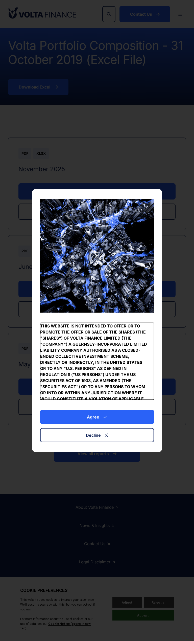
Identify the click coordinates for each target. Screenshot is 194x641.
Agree (93, 416)
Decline (93, 435)
